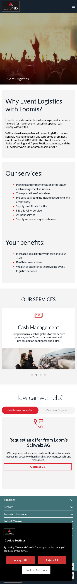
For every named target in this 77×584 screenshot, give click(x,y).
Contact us (37, 466)
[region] (36, 552)
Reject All (52, 560)
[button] (32, 375)
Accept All (20, 560)
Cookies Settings (36, 570)
